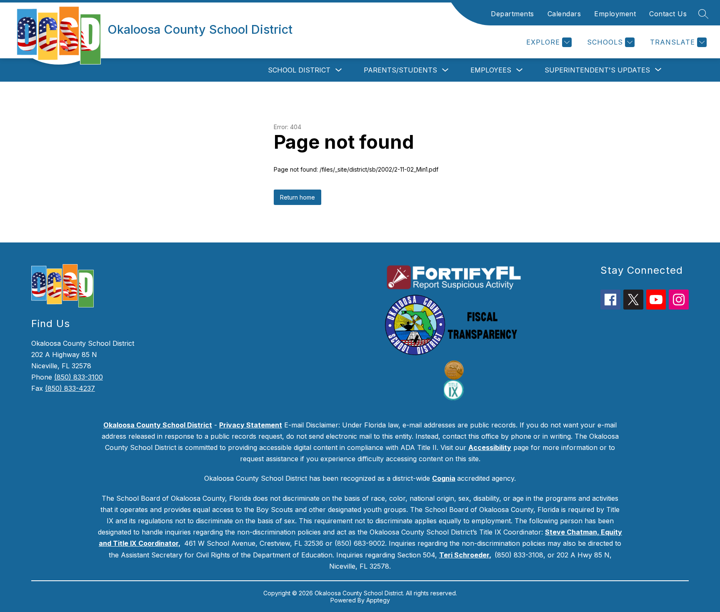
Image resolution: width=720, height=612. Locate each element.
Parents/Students (400, 70)
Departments (512, 14)
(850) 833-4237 (70, 388)
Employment (615, 14)
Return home (297, 197)
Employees (490, 70)
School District (299, 70)
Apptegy (378, 600)
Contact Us (668, 14)
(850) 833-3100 (78, 377)
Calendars (564, 14)
